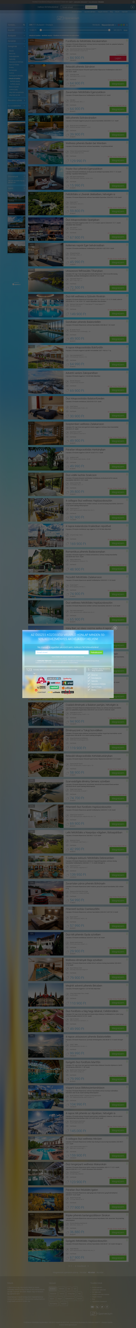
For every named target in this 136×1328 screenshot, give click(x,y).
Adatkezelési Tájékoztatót (44, 661)
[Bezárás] (115, 628)
